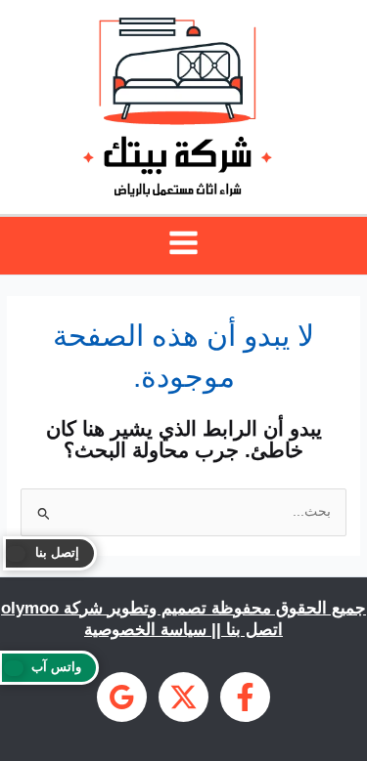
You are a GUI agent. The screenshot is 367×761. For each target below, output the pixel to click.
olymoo (30, 607)
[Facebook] (245, 697)
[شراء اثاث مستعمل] (122, 697)
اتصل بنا (254, 629)
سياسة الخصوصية (145, 629)
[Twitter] (183, 697)
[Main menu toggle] (184, 243)
